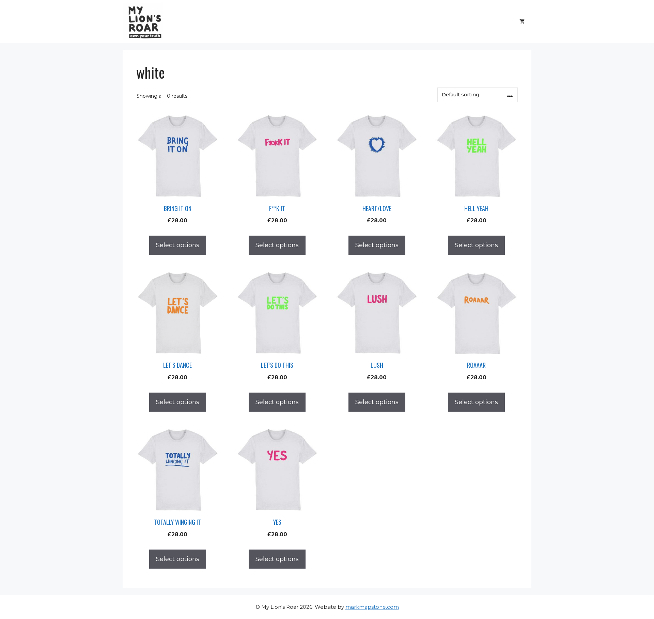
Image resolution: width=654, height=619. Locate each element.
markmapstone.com (372, 607)
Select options (177, 245)
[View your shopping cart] (522, 21)
